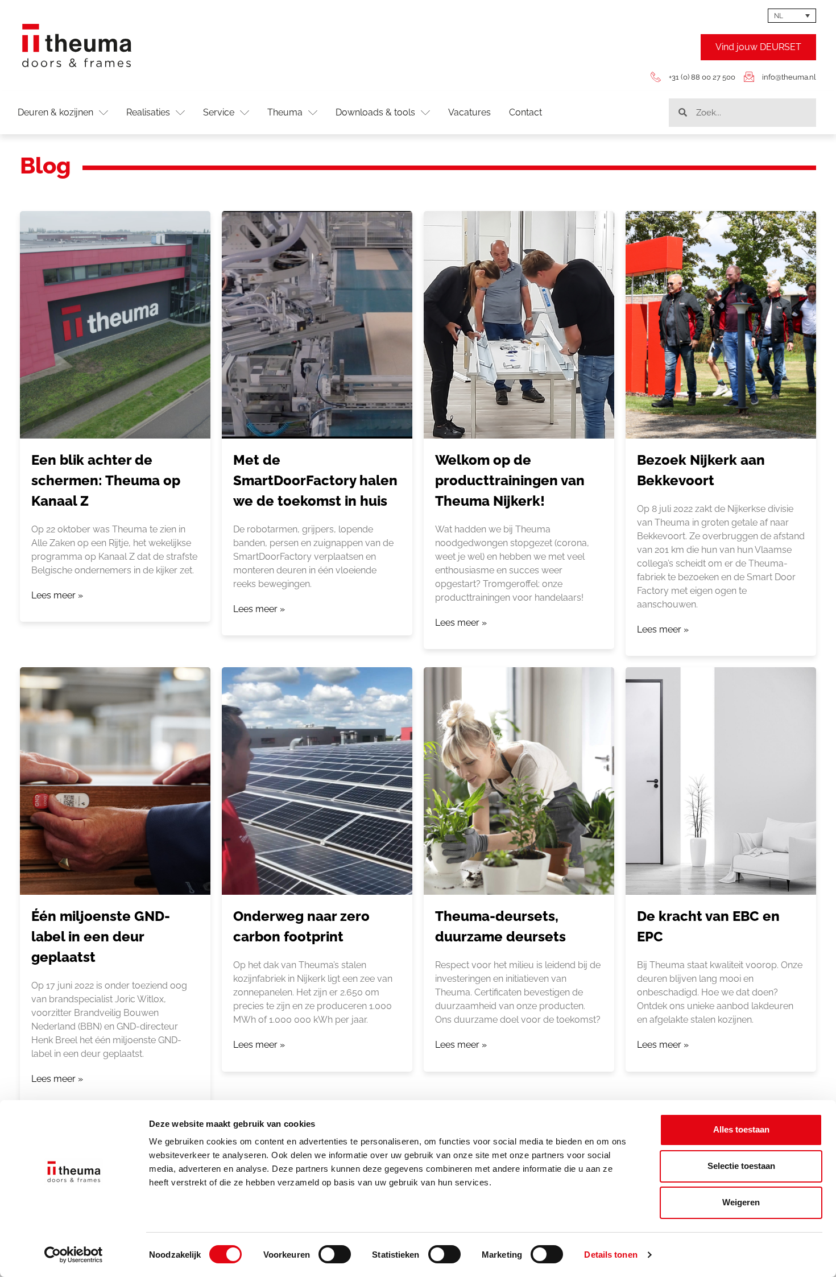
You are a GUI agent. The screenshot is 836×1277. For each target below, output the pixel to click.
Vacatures (469, 112)
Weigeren (741, 1202)
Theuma (285, 112)
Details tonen (610, 1254)
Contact (525, 112)
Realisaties (148, 112)
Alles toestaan (741, 1129)
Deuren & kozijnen (55, 112)
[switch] (334, 1254)
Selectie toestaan (741, 1166)
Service (218, 112)
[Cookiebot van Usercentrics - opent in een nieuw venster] (73, 1254)
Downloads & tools (375, 112)
